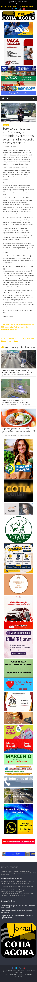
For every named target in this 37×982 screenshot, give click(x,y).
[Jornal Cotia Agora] (3, 98)
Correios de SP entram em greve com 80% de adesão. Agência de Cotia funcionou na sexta (17, 327)
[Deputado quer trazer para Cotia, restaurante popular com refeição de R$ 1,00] (18, 410)
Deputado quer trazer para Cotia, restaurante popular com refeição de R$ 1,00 (18, 431)
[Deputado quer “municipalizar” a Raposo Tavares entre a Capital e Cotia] (18, 351)
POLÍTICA (6, 125)
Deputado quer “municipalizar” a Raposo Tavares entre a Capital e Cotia (18, 371)
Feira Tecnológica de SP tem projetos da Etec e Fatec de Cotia (17, 339)
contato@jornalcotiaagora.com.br (11, 878)
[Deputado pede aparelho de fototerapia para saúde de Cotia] (15, 380)
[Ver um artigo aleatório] (34, 98)
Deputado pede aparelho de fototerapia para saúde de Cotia (15, 401)
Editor (14, 146)
